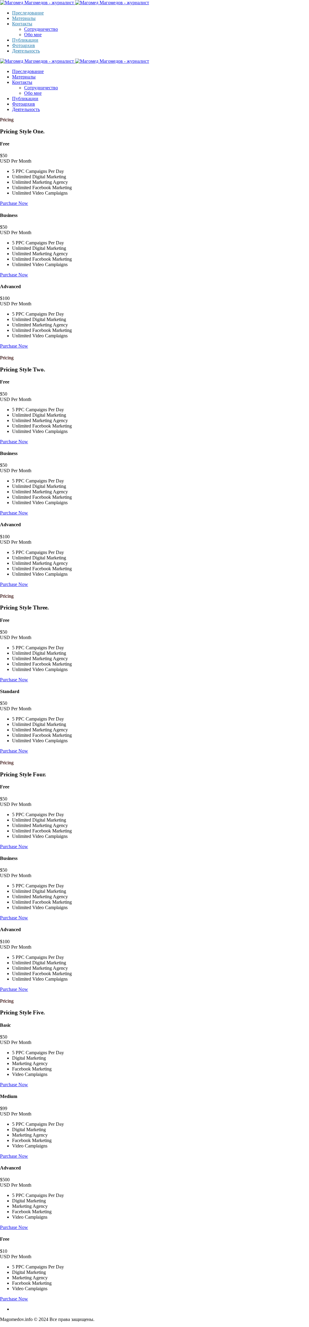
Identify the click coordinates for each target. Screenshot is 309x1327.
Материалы (24, 18)
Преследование (28, 12)
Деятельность (26, 50)
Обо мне (33, 34)
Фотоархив (23, 45)
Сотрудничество (41, 29)
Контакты (22, 23)
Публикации (25, 40)
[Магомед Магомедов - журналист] (74, 2)
